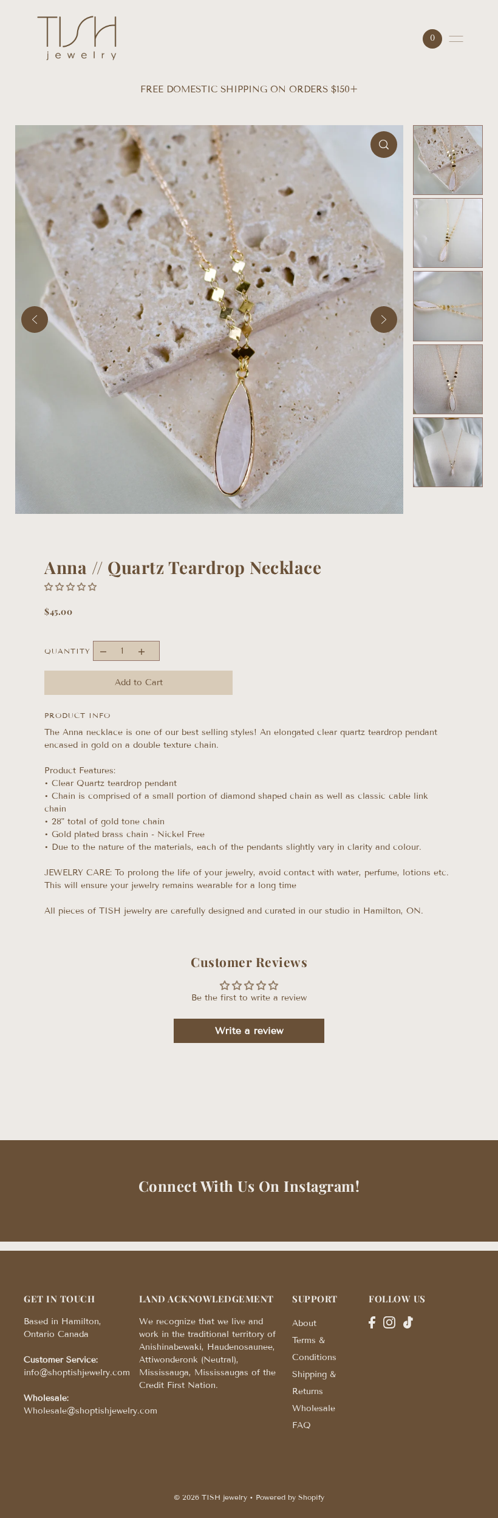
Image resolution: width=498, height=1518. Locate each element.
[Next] (383, 319)
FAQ (301, 1425)
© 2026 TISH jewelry (210, 1497)
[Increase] (141, 650)
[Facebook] (372, 1321)
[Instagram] (389, 1321)
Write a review (249, 1030)
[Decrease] (103, 650)
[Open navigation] (456, 39)
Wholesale (313, 1408)
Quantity (67, 650)
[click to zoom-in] (383, 144)
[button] (70, 587)
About (304, 1323)
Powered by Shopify (290, 1497)
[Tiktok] (408, 1321)
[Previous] (34, 319)
